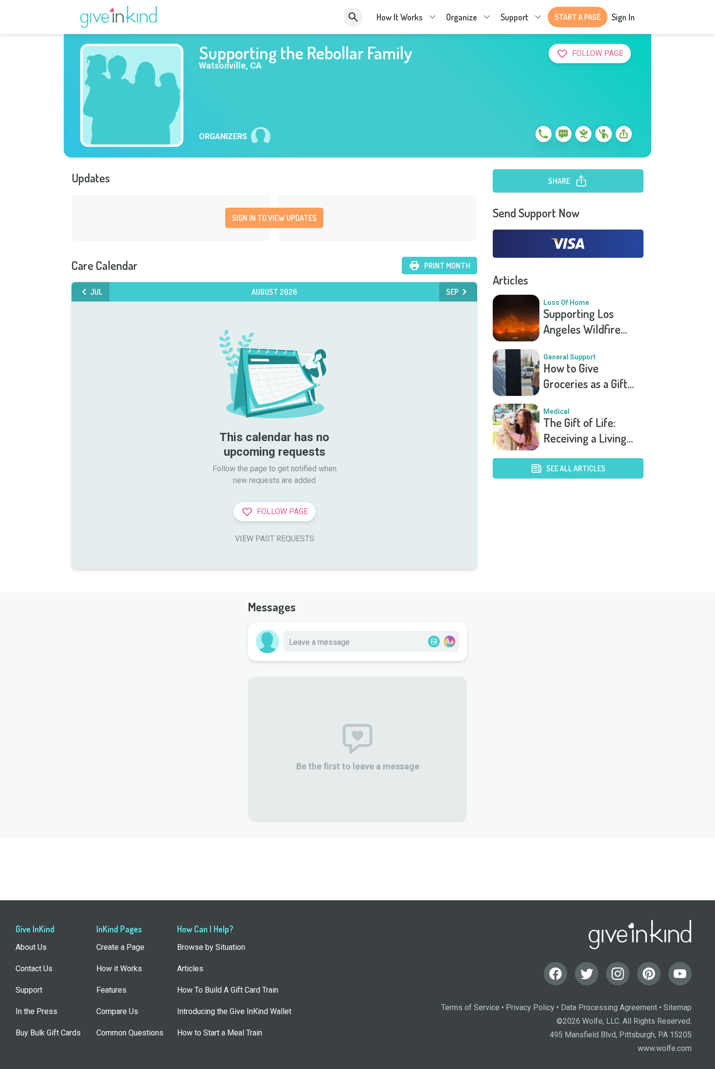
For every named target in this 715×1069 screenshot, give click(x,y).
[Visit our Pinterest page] (649, 973)
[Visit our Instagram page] (617, 973)
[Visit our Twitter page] (586, 973)
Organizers (223, 137)
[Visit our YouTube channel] (680, 973)
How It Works (399, 17)
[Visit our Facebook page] (555, 973)
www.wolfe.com (665, 1048)
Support (514, 17)
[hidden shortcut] (521, 135)
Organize (461, 17)
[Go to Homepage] (119, 17)
